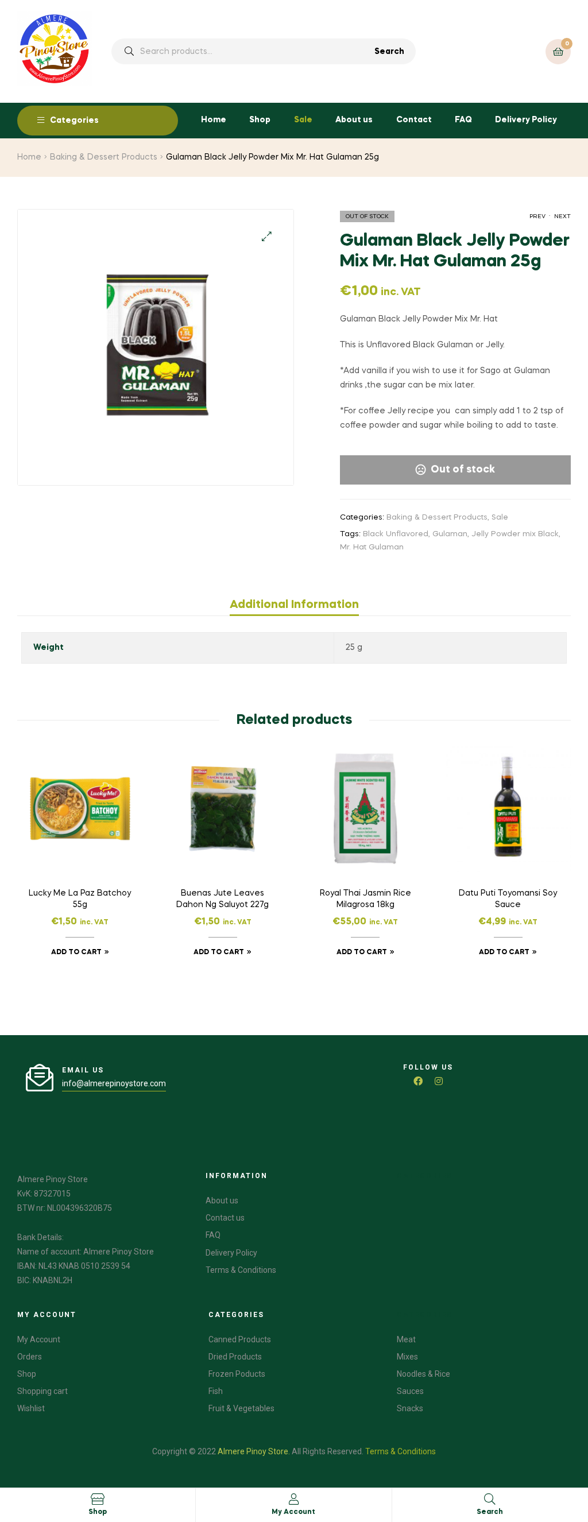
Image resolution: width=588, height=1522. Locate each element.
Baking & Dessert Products (103, 157)
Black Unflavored (395, 534)
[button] (267, 236)
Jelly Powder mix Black (515, 534)
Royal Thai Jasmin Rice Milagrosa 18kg (365, 899)
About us (354, 120)
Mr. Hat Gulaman (372, 547)
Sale (303, 120)
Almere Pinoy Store (253, 1451)
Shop (259, 120)
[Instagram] (438, 1081)
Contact (414, 120)
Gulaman (449, 534)
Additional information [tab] (294, 605)
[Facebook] (418, 1081)
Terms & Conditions (400, 1451)
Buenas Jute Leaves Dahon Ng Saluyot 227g (222, 899)
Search (389, 52)
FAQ (463, 120)
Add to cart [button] (76, 952)
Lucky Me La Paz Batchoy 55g (80, 899)
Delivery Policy (526, 120)
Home (213, 120)
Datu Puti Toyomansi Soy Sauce (508, 899)
